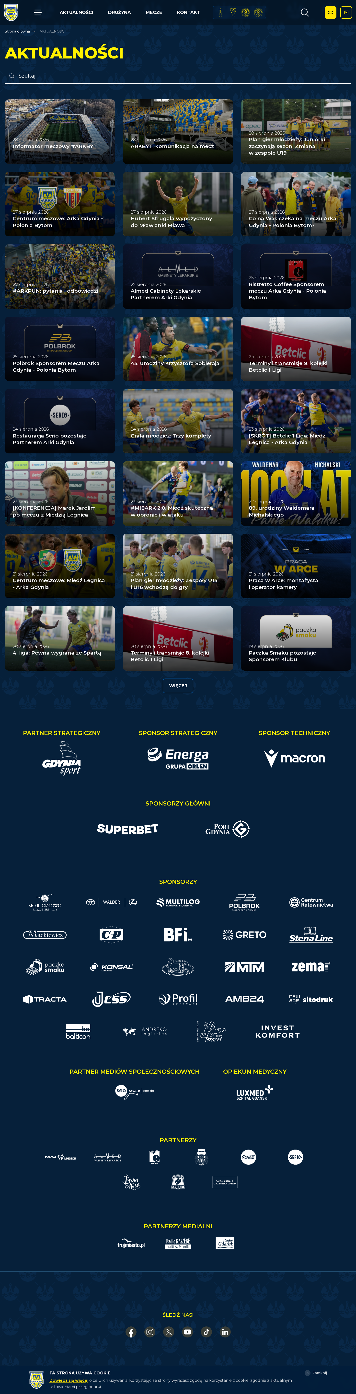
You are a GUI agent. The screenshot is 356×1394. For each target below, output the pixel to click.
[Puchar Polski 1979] (220, 12)
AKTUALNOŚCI (76, 12)
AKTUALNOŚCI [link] (53, 31)
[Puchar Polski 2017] (233, 12)
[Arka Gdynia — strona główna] (11, 12)
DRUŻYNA (119, 12)
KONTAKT (188, 12)
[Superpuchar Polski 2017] (245, 12)
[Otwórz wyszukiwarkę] (305, 12)
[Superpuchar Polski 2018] (258, 12)
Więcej (178, 686)
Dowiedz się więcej (68, 1380)
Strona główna (17, 31)
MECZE (154, 12)
